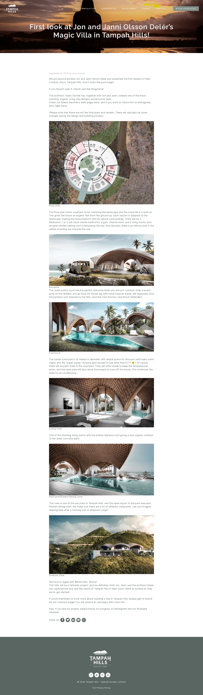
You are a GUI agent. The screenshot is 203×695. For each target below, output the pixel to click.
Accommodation (86, 9)
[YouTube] (96, 675)
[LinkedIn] (108, 675)
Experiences (109, 9)
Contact (161, 9)
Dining (146, 9)
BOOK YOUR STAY (186, 9)
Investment (129, 9)
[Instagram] (102, 675)
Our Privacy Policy (101, 688)
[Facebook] (91, 675)
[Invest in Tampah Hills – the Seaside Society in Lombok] (12, 8)
